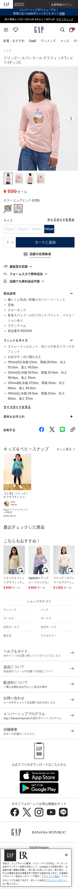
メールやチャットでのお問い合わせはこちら (29, 702)
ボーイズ (46, 618)
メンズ (45, 609)
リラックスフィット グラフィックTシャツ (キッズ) (13, 581)
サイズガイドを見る (61, 219)
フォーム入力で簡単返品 (26, 274)
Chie (13, 502)
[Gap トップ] (39, 29)
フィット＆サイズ (15, 340)
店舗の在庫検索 (40, 254)
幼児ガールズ (11, 627)
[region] (36, 867)
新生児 (7, 635)
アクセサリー (48, 635)
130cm (36, 229)
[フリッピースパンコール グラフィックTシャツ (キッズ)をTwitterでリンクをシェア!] (52, 430)
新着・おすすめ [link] (13, 41)
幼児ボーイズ (48, 627)
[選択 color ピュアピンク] (18, 208)
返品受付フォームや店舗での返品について (28, 671)
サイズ (8, 220)
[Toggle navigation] (6, 29)
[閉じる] (66, 855)
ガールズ (8, 618)
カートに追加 (45, 242)
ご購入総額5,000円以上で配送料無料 (25, 687)
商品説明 (9, 293)
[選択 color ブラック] (7, 208)
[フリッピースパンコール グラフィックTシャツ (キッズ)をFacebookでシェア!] (41, 430)
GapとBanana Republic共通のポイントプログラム (32, 718)
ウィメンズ (9, 609)
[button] (61, 4)
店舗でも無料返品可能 (25, 281)
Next (71, 118)
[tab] (39, 266)
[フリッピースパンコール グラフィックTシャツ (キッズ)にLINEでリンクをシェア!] (62, 430)
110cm (9, 229)
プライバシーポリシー (57, 880)
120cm (22, 229)
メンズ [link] (64, 41)
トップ (7, 50)
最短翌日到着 (19, 266)
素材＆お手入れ (14, 416)
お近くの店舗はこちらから (19, 734)
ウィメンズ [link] (48, 41)
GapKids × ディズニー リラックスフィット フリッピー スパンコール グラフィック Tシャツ (39, 581)
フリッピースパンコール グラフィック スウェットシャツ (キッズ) (64, 581)
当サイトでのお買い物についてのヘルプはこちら (32, 655)
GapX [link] (32, 41)
